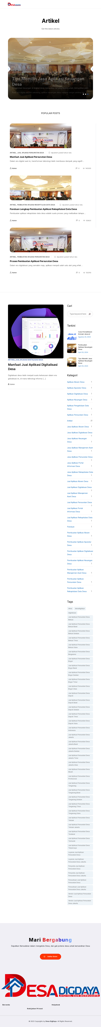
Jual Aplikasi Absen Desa (77, 481)
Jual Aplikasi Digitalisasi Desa (29, 360)
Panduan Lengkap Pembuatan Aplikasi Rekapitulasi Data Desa (43, 209)
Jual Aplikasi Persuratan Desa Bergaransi (79, 653)
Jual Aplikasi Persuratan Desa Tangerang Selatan (79, 798)
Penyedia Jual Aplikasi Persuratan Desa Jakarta (77, 874)
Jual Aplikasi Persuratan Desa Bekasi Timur (79, 639)
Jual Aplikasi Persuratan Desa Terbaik (79, 819)
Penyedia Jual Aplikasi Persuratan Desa (76, 867)
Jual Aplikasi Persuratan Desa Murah (79, 770)
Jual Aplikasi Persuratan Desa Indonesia (79, 729)
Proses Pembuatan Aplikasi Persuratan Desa (34, 261)
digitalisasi (72, 613)
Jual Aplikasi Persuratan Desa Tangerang (79, 784)
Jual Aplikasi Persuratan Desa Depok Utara (79, 722)
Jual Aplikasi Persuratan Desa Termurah (79, 839)
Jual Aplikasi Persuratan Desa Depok (79, 694)
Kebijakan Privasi (35, 1009)
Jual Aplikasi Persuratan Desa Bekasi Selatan (79, 632)
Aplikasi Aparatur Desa (76, 388)
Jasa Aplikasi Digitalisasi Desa (79, 432)
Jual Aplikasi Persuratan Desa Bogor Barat (79, 667)
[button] (83, 94)
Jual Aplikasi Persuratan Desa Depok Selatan (79, 708)
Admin (14, 168)
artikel (13, 153)
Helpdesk (56, 1005)
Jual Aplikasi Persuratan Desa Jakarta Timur (79, 756)
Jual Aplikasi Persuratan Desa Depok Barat (79, 701)
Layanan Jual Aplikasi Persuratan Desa (76, 853)
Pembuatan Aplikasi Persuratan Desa (33, 257)
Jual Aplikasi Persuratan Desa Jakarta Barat (79, 743)
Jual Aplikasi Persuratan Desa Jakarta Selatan (79, 750)
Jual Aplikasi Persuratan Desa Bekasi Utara (79, 646)
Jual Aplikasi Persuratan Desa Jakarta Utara (79, 763)
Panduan (70, 527)
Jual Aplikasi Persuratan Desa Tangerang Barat (79, 791)
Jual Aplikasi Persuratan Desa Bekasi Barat (79, 625)
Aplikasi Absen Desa (75, 382)
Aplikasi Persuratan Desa (77, 415)
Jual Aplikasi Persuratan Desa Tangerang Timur (79, 805)
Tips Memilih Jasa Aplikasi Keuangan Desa (85, 361)
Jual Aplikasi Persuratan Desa (30, 153)
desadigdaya (80, 608)
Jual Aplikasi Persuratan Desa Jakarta (79, 736)
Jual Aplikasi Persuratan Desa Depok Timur (79, 715)
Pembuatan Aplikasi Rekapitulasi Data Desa (36, 205)
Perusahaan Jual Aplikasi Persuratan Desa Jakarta (77, 888)
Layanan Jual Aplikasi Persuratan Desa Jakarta (77, 860)
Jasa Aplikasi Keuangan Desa (24, 72)
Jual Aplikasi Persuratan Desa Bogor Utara (79, 687)
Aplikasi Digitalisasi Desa (77, 394)
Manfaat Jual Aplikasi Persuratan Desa (31, 157)
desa (70, 608)
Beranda (6, 1005)
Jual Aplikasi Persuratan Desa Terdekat (79, 833)
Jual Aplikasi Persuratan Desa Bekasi (79, 618)
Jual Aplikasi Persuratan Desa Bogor (79, 660)
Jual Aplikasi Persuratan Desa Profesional (79, 777)
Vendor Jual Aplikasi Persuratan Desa (79, 895)
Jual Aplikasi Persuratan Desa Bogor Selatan (79, 673)
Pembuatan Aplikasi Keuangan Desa (85, 347)
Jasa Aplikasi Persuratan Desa (80, 457)
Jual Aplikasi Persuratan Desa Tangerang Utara (79, 812)
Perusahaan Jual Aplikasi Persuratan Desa (77, 881)
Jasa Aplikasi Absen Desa (78, 426)
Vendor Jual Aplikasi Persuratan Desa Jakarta (79, 902)
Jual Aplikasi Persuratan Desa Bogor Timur (79, 680)
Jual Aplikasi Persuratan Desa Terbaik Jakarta (79, 826)
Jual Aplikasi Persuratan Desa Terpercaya (79, 846)
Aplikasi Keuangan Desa (77, 400)
